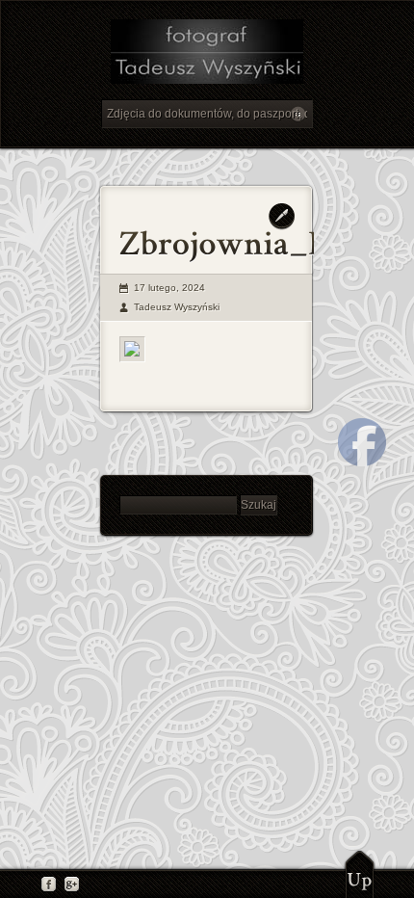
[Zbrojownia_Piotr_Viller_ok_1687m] (132, 349)
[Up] (359, 874)
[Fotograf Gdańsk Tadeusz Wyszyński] (206, 54)
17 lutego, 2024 (169, 287)
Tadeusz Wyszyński (177, 307)
